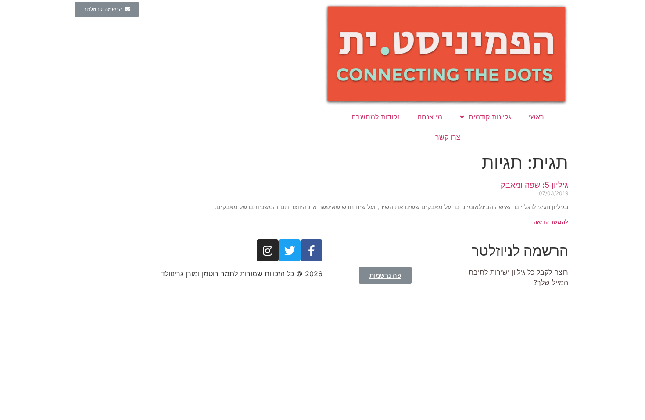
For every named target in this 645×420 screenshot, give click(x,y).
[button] (107, 9)
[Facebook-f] (311, 250)
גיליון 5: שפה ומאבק (534, 184)
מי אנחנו (429, 116)
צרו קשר (447, 137)
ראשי (536, 116)
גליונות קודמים (490, 116)
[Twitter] (290, 250)
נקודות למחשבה (375, 116)
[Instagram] (268, 250)
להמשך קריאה (551, 221)
